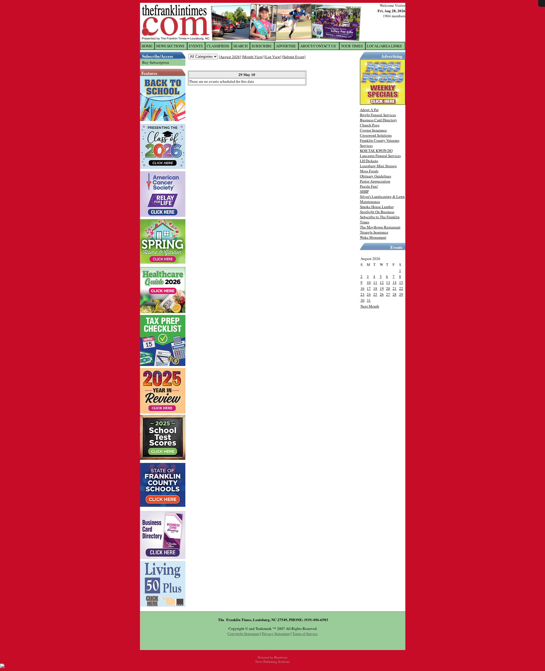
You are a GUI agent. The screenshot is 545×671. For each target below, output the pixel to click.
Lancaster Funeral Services (380, 155)
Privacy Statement (276, 633)
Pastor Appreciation (375, 181)
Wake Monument (373, 237)
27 (388, 294)
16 (362, 288)
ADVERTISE (286, 45)
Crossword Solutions (376, 135)
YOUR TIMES (352, 45)
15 (401, 282)
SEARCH (240, 45)
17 (369, 288)
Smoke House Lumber (377, 206)
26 (382, 294)
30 (362, 300)
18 (375, 288)
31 (369, 300)
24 (369, 294)
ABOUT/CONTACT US (318, 45)
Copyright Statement (243, 633)
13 (388, 282)
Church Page (370, 125)
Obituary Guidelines (375, 176)
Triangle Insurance (374, 232)
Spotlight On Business (377, 211)
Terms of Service (305, 633)
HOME (147, 45)
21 (395, 288)
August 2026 (230, 56)
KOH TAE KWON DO (376, 150)
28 (395, 294)
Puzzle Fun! (369, 186)
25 (375, 294)
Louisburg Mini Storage (378, 165)
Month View (252, 56)
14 (395, 282)
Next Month (369, 306)
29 (401, 294)
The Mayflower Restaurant (380, 227)
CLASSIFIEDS (218, 45)
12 (382, 282)
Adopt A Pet (369, 109)
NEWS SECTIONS (170, 45)
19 (382, 288)
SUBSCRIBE (261, 45)
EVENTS (196, 45)
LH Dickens (369, 160)
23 (362, 294)
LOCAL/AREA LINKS (384, 45)
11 (375, 282)
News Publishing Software (272, 661)
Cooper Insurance (373, 130)
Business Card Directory (378, 119)
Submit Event (293, 56)
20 (388, 288)
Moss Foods (369, 170)
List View (272, 56)
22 (401, 288)
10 (369, 282)
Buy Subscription (155, 62)
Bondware (281, 657)
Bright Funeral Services (378, 114)
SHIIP (364, 191)
